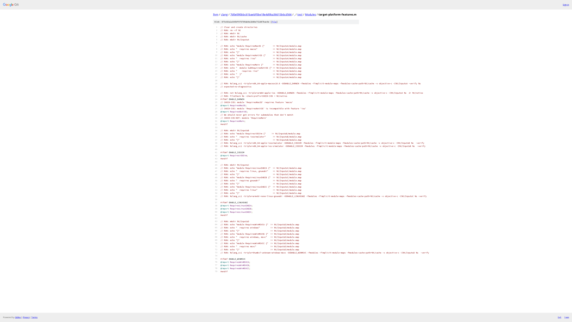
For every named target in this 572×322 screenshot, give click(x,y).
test (300, 14)
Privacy (26, 317)
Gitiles (18, 317)
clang (224, 14)
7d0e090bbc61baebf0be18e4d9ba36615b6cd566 (261, 14)
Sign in (566, 4)
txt (559, 317)
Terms (34, 317)
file (274, 22)
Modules (310, 14)
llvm (215, 14)
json (566, 317)
